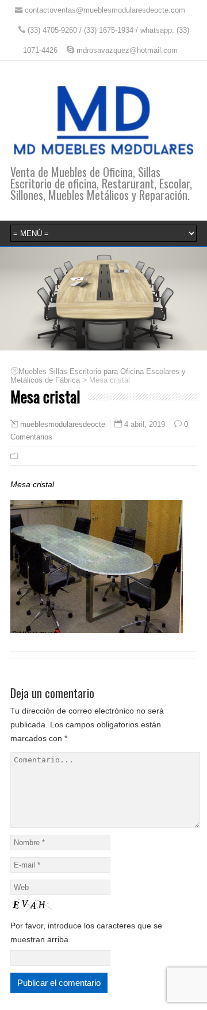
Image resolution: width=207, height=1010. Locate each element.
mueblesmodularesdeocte (62, 425)
